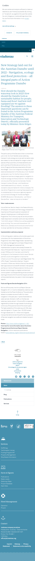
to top (17, 415)
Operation (4, 505)
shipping (17, 372)
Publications (8, 399)
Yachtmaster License (8, 450)
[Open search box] (27, 56)
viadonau (4, 38)
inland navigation (17, 363)
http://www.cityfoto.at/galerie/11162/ (17, 323)
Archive (8, 390)
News (5, 385)
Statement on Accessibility (22, 546)
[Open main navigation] (32, 56)
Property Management (8, 455)
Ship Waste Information (8, 457)
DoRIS (3, 42)
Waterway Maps (6, 481)
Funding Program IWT (8, 452)
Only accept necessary (22, 32)
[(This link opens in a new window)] (16, 377)
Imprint (9, 544)
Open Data (4, 486)
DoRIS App (4, 448)
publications (17, 371)
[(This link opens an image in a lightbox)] (18, 137)
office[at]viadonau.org (8, 538)
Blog (3, 45)
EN (33, 50)
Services (6, 403)
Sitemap (17, 544)
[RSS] (33, 377)
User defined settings (8, 26)
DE (30, 50)
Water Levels (5, 479)
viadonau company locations (10, 527)
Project (3, 508)
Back (3, 342)
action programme (18, 361)
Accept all (9, 32)
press (17, 369)
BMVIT (17, 365)
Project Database (6, 483)
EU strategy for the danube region (17, 367)
